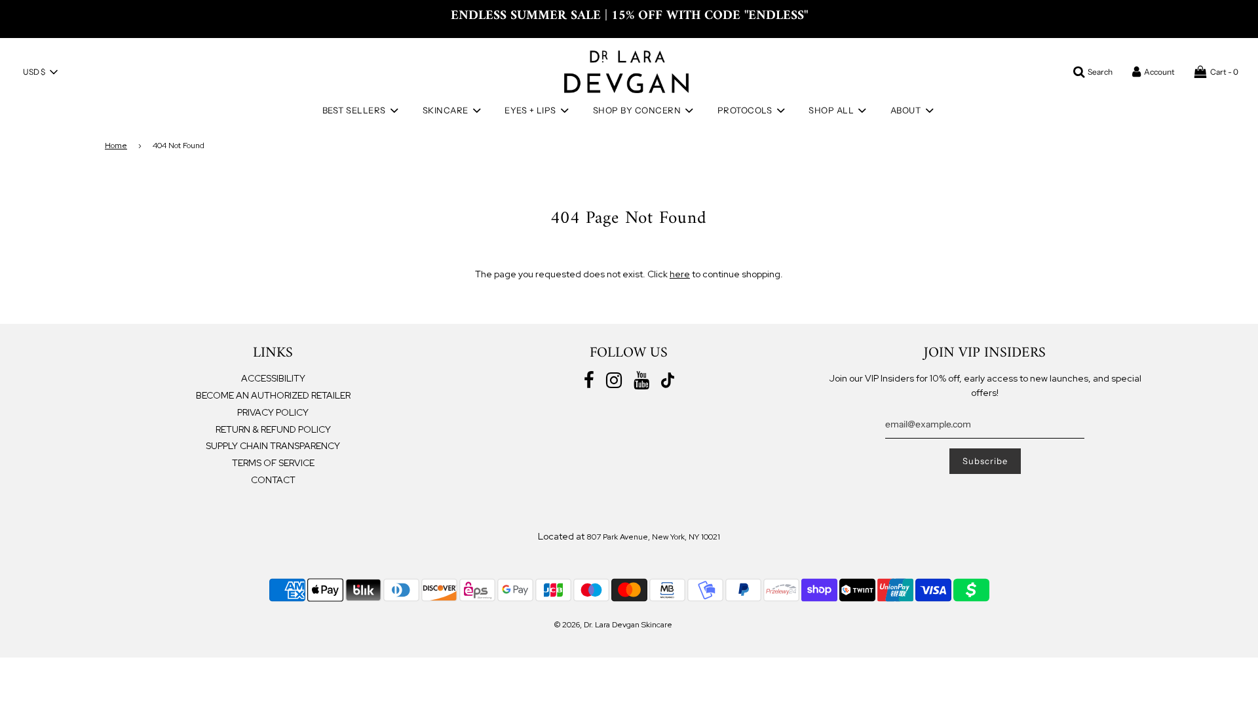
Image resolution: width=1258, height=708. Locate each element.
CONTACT (273, 480)
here (680, 274)
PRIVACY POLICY (273, 412)
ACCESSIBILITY (273, 378)
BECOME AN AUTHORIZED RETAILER (273, 395)
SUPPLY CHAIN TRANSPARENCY (273, 446)
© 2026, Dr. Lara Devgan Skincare (613, 625)
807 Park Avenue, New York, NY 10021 (653, 537)
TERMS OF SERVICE (273, 463)
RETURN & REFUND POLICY (273, 429)
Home (116, 145)
